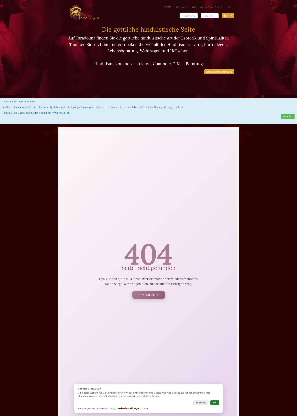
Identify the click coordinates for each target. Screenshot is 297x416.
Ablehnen (201, 402)
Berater (182, 7)
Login (230, 7)
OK (214, 402)
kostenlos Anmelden (207, 7)
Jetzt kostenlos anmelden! (219, 71)
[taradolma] (88, 7)
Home (168, 7)
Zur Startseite (149, 295)
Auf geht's (288, 116)
